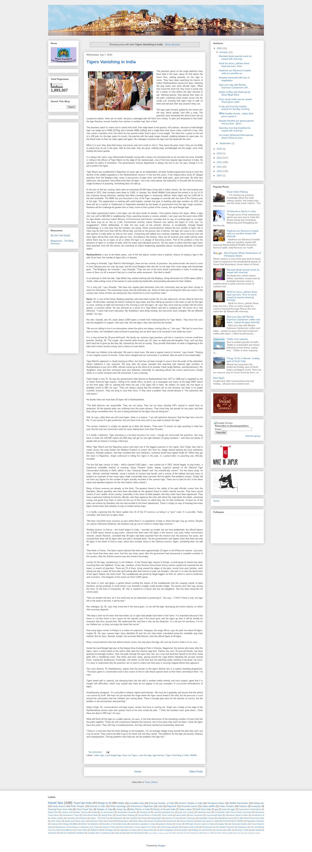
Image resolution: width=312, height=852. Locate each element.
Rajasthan (171, 806)
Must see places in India (208, 821)
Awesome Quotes (240, 824)
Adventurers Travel (70, 815)
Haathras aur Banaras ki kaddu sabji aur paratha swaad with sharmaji (243, 234)
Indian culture (185, 809)
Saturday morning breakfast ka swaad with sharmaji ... (235, 129)
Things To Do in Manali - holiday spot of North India (243, 359)
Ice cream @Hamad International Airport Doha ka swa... (236, 136)
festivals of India (97, 806)
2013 (220, 157)
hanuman (52, 833)
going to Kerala (165, 824)
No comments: (96, 752)
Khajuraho (117, 818)
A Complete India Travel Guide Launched (232, 812)
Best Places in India (140, 809)
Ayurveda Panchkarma (77, 818)
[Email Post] (107, 752)
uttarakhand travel (226, 818)
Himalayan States (216, 803)
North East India (203, 809)
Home (137, 771)
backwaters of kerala (127, 812)
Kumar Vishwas (187, 821)
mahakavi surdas (206, 818)
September (226, 143)
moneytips (256, 806)
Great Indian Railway (237, 191)
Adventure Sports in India (237, 815)
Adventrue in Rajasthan (142, 806)
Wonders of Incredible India (114, 824)
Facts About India (90, 815)
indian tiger (99, 755)
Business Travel (96, 821)
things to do (104, 803)
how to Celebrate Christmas (72, 833)
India (160, 806)
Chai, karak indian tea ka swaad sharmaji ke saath (235, 100)
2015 (220, 153)
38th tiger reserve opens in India (199, 824)
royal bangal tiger (113, 755)
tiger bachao (158, 755)
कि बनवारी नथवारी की (190, 833)
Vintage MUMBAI (70, 824)
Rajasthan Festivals (255, 821)
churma (219, 830)
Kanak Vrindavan (155, 821)
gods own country (186, 812)
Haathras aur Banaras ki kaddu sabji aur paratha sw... (235, 71)
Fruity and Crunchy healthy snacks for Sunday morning (234, 107)
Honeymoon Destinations (250, 809)
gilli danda (256, 830)
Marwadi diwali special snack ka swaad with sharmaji (235, 57)
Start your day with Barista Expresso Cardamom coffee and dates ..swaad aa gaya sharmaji (243, 319)
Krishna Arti (171, 821)
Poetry (144, 818)
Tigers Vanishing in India (111, 61)
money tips (121, 809)
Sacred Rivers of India (148, 815)
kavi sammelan (196, 815)
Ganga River (107, 815)
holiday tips (258, 803)
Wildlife (193, 755)
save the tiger (145, 755)
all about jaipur (107, 812)
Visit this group (252, 436)
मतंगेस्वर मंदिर (221, 833)
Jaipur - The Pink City (99, 818)
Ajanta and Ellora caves (75, 821)
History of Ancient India (164, 809)
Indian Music (138, 821)
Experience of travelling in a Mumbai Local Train (77, 827)
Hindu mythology (118, 806)
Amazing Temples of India (161, 803)
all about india (147, 830)
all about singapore (165, 830)
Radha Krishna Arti (190, 827)
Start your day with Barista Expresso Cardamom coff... (234, 86)
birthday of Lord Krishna (202, 830)
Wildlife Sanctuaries (238, 803)
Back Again (219, 378)
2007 (220, 175)
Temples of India (104, 809)
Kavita (94, 812)
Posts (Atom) (151, 782)
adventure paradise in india (142, 824)
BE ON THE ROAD (60, 235)
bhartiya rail (145, 812)
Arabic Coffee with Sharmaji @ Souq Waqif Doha (234, 93)
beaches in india (172, 818)
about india (181, 815)
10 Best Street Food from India (250, 818)
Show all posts (172, 44)
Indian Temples (227, 806)
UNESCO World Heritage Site (103, 830)
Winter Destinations (90, 824)
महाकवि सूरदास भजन (234, 833)
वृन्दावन (245, 833)
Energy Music (123, 821)
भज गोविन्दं (211, 833)
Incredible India (136, 803)
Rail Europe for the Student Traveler (218, 827)
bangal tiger (155, 818)
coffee (229, 830)
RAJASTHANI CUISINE (232, 821)
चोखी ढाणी (202, 833)
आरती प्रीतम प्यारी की (175, 833)
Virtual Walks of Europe (157, 833)
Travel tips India (82, 803)
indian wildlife (208, 806)
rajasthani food (204, 812)
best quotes (182, 830)
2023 (220, 149)
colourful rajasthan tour (164, 812)
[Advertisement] (64, 172)
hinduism (243, 806)
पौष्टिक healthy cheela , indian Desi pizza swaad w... (236, 115)
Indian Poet (53, 812)
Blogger (161, 845)
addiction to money (128, 830)
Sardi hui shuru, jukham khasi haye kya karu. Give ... (234, 64)
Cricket (110, 821)
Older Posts (196, 771)
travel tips (55, 803)
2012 (220, 162)
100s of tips (56, 821)
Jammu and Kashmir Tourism (75, 812)
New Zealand (132, 818)
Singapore (242, 827)
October (224, 52)
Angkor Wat (223, 824)
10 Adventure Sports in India (241, 211)
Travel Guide (167, 815)
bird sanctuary (189, 818)
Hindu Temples (77, 806)
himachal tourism (189, 806)
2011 (219, 166)
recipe (179, 824)
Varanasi (55, 824)
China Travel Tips (84, 809)
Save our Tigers (130, 755)
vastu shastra (120, 833)
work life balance (137, 833)
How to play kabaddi (170, 827)
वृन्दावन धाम (254, 833)
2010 (220, 171)
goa (216, 809)
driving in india (241, 830)
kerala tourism (58, 806)
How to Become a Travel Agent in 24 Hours (138, 827)
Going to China (108, 827)
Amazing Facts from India (60, 809)
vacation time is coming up (99, 833)
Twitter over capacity (237, 339)
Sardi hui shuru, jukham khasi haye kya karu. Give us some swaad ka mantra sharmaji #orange (242, 296)
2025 (220, 48)
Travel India (81, 830)
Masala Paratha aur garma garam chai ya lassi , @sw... (236, 122)
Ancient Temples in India (190, 803)
